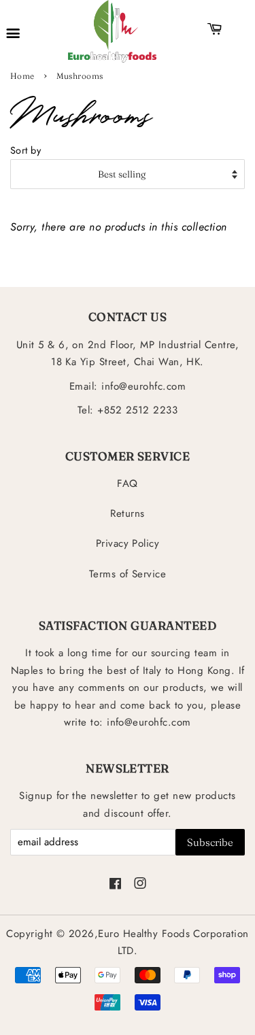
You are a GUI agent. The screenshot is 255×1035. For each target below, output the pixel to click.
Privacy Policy (128, 543)
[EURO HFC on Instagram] (140, 884)
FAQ (127, 483)
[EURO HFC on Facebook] (115, 884)
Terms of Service (128, 573)
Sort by (25, 150)
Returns (127, 513)
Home (22, 76)
